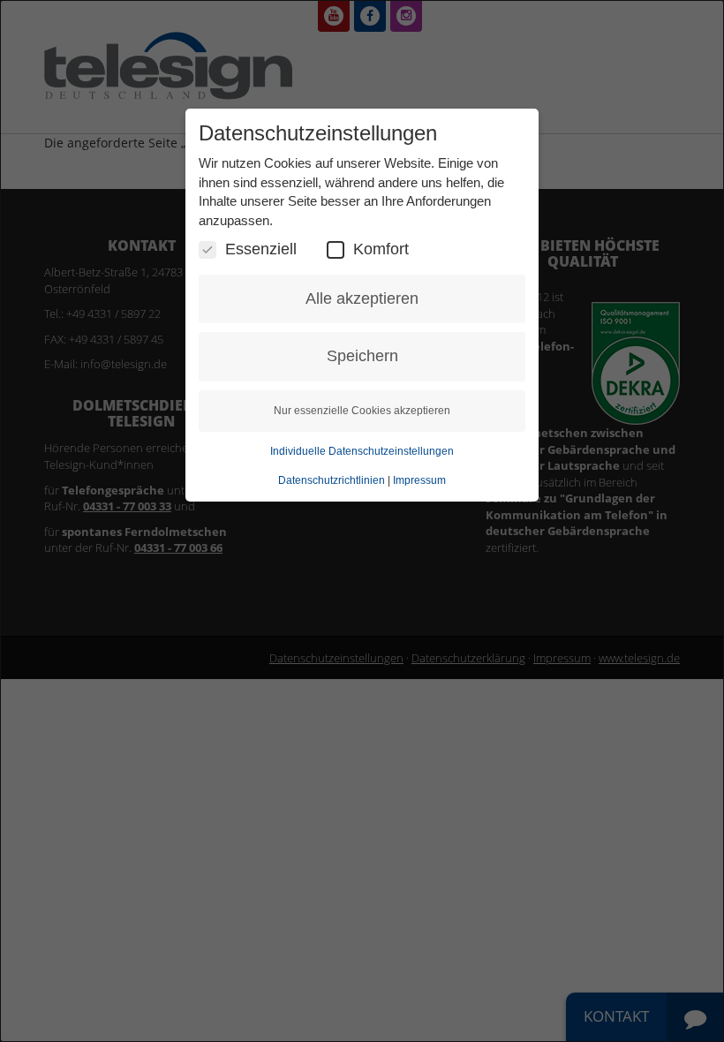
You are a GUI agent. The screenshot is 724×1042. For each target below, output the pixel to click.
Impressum (419, 480)
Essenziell (261, 249)
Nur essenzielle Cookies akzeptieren (362, 410)
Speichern (362, 356)
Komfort (381, 249)
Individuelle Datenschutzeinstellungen (362, 451)
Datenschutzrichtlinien (331, 480)
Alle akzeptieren (362, 298)
